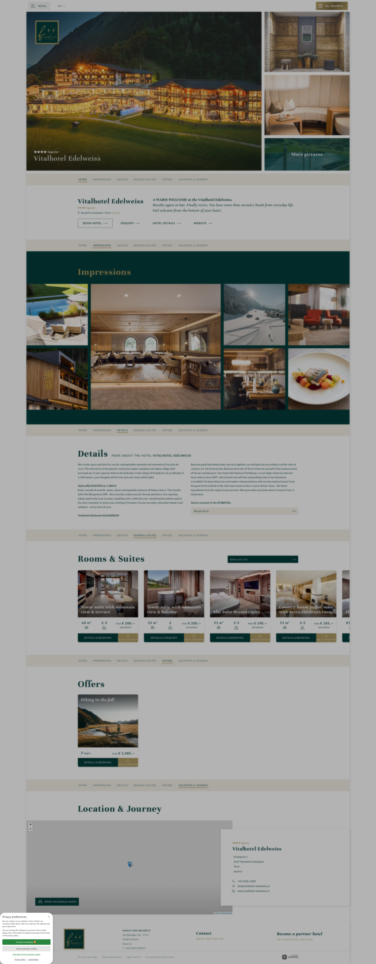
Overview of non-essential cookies (26, 954)
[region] (26, 928)
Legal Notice (33, 959)
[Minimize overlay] (49, 917)
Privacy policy (20, 959)
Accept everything (24, 942)
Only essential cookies (26, 949)
